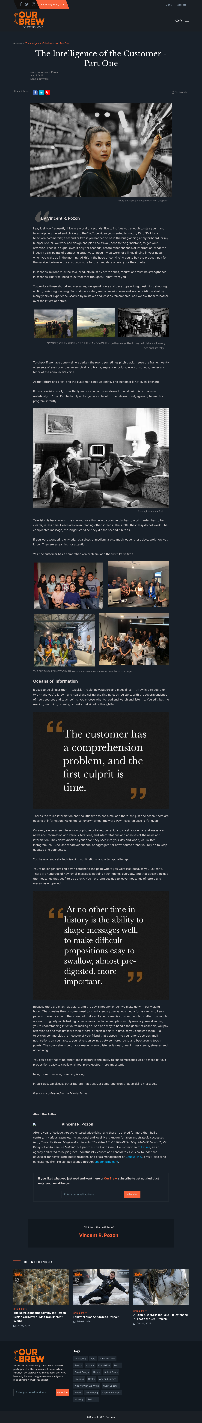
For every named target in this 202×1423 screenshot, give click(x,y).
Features (79, 1379)
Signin (169, 4)
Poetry (78, 1365)
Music (117, 1365)
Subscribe (181, 4)
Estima (145, 1147)
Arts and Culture (107, 1379)
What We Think (107, 1358)
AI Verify (79, 1399)
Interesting (80, 1358)
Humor (96, 1372)
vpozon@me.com (106, 1161)
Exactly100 (104, 1365)
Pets (92, 1358)
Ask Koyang (92, 1392)
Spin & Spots (111, 1372)
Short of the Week (111, 1392)
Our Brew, (110, 1178)
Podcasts (93, 1399)
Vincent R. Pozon (49, 72)
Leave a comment (39, 79)
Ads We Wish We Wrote (87, 1385)
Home (19, 43)
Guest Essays (82, 1372)
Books (78, 1392)
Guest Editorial (110, 1385)
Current (90, 1365)
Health (91, 1379)
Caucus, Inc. (134, 1156)
